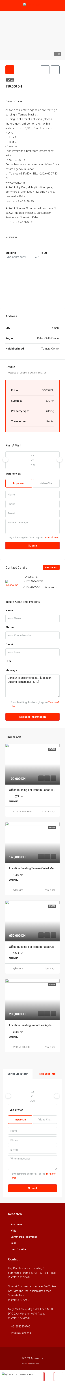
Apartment (16, 1224)
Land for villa (18, 1249)
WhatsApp (51, 587)
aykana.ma (18, 890)
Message (11, 670)
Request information (32, 716)
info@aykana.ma (21, 1332)
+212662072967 (30, 587)
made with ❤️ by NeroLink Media (30, 1363)
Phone (9, 627)
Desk (13, 1243)
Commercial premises (23, 1236)
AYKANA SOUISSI (21, 1047)
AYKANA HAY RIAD (22, 811)
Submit (32, 545)
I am (8, 661)
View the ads (51, 567)
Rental (10, 80)
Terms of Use (50, 537)
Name (9, 610)
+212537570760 (33, 581)
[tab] (9, 69)
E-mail (9, 644)
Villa (13, 1230)
